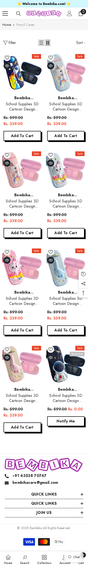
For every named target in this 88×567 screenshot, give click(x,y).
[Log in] (69, 13)
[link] (25, 559)
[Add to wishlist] (7, 57)
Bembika (36, 528)
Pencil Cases (25, 24)
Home (6, 24)
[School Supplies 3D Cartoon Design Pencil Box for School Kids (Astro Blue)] (66, 365)
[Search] (18, 13)
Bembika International (22, 100)
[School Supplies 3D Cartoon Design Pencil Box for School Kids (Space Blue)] (22, 73)
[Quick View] (7, 65)
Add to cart (22, 135)
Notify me (66, 421)
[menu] (5, 13)
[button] (41, 43)
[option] (44, 4)
